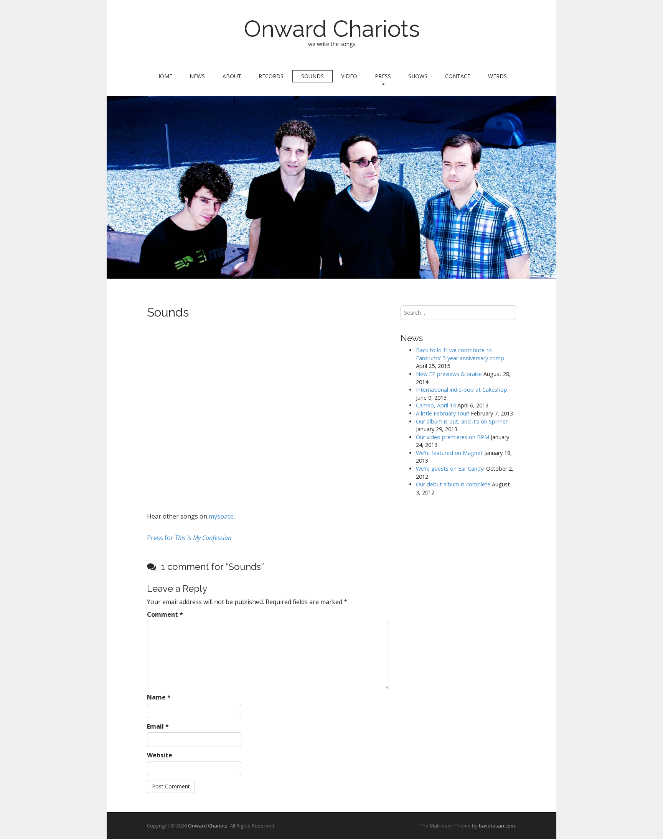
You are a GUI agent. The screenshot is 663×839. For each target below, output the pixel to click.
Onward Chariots (332, 28)
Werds (497, 76)
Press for (189, 538)
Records (271, 76)
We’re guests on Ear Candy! (450, 468)
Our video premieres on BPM (452, 437)
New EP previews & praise (449, 374)
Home (164, 76)
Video (349, 76)
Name (159, 697)
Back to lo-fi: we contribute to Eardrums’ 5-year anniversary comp (460, 354)
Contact (458, 76)
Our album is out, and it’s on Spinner (462, 421)
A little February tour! (442, 413)
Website (159, 755)
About (232, 76)
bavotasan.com (497, 825)
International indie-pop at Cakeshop (461, 389)
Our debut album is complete (453, 484)
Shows (417, 76)
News (197, 76)
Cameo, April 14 (436, 405)
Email (158, 726)
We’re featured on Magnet (449, 452)
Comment (165, 614)
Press (383, 76)
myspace (220, 516)
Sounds (312, 76)
